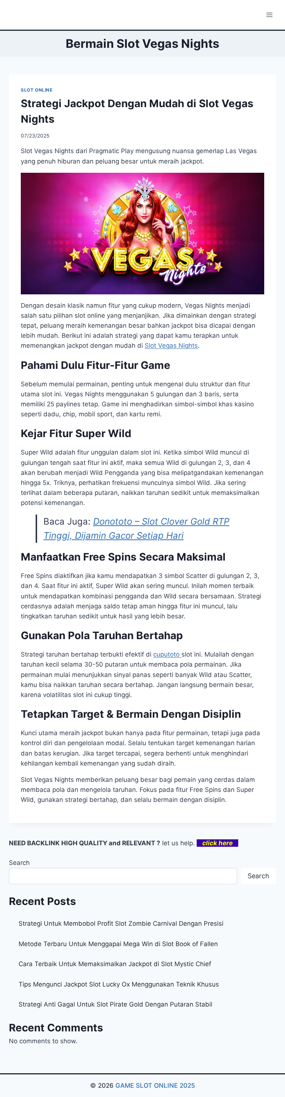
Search (19, 862)
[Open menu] (269, 14)
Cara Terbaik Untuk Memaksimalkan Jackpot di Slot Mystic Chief (115, 964)
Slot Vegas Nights (171, 345)
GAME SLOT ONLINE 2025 (155, 1085)
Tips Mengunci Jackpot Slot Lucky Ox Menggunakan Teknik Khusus (119, 984)
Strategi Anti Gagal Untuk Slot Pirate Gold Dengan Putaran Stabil (115, 1004)
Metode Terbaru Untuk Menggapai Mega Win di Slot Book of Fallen (118, 944)
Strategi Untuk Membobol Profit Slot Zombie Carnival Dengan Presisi (121, 923)
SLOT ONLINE (37, 90)
